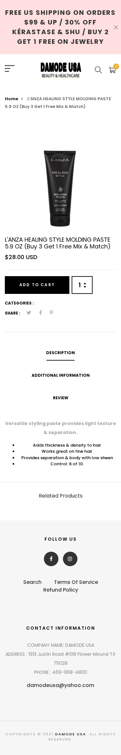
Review (60, 398)
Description (60, 352)
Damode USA (70, 734)
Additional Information (61, 375)
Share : (12, 313)
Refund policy (60, 590)
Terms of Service (76, 582)
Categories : (19, 303)
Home (11, 99)
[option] (60, 175)
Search (32, 582)
